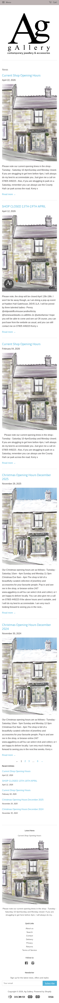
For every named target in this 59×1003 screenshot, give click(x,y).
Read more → (9, 194)
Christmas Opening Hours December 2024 (22, 809)
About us (29, 928)
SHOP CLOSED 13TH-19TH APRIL (24, 206)
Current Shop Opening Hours (21, 75)
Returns (29, 947)
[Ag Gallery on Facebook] (26, 964)
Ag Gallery (28, 992)
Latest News (29, 831)
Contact (29, 936)
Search (29, 932)
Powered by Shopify (42, 992)
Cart (55, 2)
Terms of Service (29, 950)
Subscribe (50, 983)
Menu (8, 2)
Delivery (29, 939)
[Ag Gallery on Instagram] (32, 964)
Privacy (29, 943)
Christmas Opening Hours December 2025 (22, 800)
